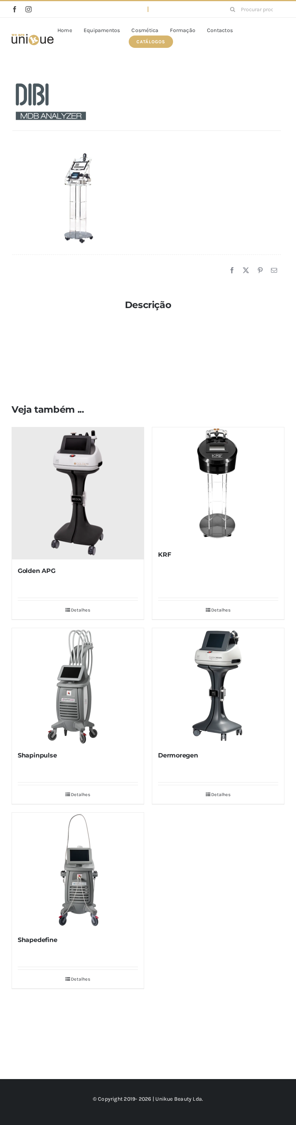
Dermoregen (178, 755)
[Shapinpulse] (78, 686)
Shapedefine (37, 940)
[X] (246, 270)
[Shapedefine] (78, 870)
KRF (164, 554)
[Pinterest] (260, 270)
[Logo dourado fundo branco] (33, 36)
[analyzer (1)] (80, 198)
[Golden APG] (78, 493)
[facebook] (15, 9)
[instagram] (28, 9)
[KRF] (218, 485)
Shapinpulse (37, 755)
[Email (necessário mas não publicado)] (274, 270)
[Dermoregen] (218, 686)
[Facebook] (232, 270)
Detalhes (80, 610)
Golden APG (37, 570)
